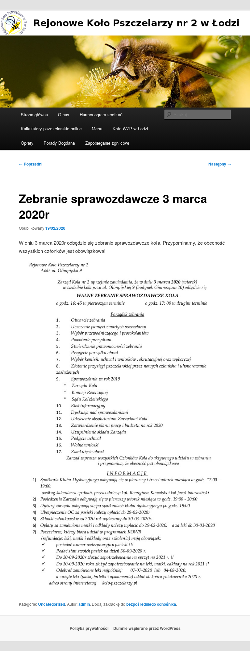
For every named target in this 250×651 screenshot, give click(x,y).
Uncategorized (51, 604)
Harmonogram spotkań (101, 114)
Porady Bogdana (59, 143)
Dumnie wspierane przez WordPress (147, 628)
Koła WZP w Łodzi (130, 128)
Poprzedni (30, 164)
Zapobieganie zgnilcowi (107, 143)
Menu (97, 128)
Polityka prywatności (89, 628)
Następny (219, 164)
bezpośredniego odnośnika (151, 604)
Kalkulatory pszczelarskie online (51, 128)
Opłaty (27, 143)
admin (84, 604)
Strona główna (34, 114)
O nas (63, 114)
